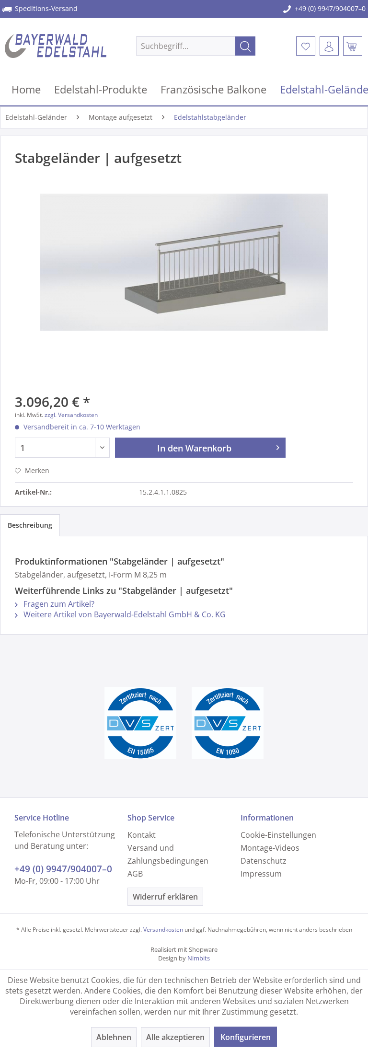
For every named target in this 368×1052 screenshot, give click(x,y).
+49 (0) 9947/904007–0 (330, 8)
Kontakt (141, 835)
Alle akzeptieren (175, 1037)
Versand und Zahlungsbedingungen (167, 854)
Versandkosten (163, 929)
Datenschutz (264, 860)
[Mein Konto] (329, 46)
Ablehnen (113, 1037)
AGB (135, 873)
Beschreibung (30, 525)
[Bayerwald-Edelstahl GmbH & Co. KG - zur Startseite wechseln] (55, 46)
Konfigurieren (245, 1037)
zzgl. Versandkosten (71, 415)
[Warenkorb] (352, 46)
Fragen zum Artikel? (58, 604)
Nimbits (198, 958)
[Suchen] (245, 46)
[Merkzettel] (305, 46)
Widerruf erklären (165, 896)
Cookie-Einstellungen (278, 835)
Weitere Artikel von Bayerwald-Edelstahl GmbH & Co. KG (124, 614)
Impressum (261, 873)
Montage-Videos (270, 848)
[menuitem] (196, 46)
